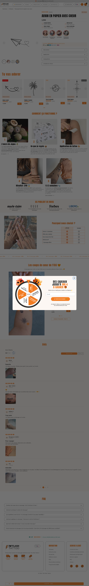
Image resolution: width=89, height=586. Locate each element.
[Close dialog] (74, 278)
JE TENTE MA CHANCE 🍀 (60, 299)
